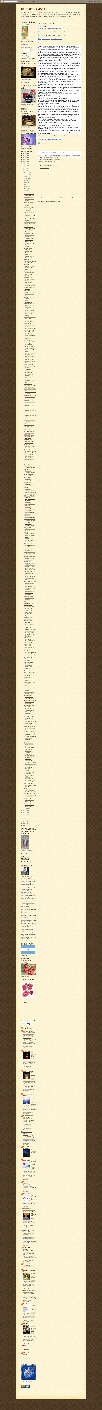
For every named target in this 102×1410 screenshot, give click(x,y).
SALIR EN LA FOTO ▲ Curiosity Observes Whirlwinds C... (29, 256)
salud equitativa (28, 876)
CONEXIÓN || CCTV (29, 603)
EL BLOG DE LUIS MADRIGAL (28, 1116)
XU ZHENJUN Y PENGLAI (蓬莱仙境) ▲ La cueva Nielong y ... (30, 653)
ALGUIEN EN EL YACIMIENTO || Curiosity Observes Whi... (29, 250)
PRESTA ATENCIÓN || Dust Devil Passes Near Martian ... (30, 245)
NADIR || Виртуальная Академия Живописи (29, 475)
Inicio (60, 198)
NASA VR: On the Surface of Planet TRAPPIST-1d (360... (29, 697)
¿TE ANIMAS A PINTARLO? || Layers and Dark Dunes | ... (29, 563)
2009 (24, 823)
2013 (24, 816)
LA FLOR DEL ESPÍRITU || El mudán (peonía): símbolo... (30, 629)
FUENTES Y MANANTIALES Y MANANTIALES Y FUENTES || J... (29, 640)
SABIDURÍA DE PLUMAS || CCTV (29, 623)
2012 (24, 818)
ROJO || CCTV (27, 601)
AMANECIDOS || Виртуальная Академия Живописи (29, 502)
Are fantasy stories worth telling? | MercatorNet (29, 309)
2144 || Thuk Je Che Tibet (30, 328)
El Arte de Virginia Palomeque (27, 1147)
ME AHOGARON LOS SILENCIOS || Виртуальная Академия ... (29, 750)
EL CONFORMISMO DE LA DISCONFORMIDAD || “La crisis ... (30, 391)
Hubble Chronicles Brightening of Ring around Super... (29, 545)
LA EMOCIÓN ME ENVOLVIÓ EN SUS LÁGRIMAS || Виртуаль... (29, 756)
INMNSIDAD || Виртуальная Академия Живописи (29, 479)
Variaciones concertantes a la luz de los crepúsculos (33, 1308)
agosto (25, 180)
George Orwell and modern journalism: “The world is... (29, 456)
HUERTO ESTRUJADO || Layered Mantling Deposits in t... (29, 558)
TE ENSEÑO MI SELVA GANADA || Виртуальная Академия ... (29, 712)
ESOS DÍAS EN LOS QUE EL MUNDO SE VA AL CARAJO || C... (30, 568)
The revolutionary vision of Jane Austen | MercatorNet (29, 593)
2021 (24, 163)
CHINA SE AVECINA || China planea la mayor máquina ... (30, 588)
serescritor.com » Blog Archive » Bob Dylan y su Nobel (29, 208)
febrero (26, 192)
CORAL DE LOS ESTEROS (27, 1248)
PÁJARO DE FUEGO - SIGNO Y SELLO (29, 194)
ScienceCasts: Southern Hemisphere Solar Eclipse (29, 235)
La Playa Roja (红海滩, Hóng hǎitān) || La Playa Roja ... (29, 634)
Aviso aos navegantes (28, 1292)
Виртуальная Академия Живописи (50, 159)
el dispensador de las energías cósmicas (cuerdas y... (29, 199)
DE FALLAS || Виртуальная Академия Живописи (29, 515)
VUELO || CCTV (28, 605)
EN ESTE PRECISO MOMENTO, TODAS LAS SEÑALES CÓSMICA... (29, 229)
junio (25, 184)
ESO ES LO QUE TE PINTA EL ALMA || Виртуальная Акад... (29, 733)
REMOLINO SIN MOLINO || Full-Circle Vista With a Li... (30, 261)
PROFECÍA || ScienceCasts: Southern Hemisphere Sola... (30, 451)
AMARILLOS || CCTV (29, 608)
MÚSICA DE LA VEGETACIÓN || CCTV (28, 613)
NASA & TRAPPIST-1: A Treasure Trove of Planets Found (30, 702)
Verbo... (25, 1345)
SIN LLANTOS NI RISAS (33, 1214)
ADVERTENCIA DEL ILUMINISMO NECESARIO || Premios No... (29, 427)
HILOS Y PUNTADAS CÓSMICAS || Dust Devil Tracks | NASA (29, 790)
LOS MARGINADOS (28, 1031)
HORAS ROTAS (27, 1051)
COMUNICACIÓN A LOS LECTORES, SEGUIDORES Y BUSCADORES (30, 319)
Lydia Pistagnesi (27, 1304)
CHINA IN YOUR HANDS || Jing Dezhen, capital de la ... (29, 646)
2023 (24, 159)
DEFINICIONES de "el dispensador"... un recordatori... (29, 203)
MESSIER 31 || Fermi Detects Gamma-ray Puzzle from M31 (29, 805)
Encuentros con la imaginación (27, 1182)
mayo (25, 186)
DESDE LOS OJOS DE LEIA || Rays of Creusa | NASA (30, 785)
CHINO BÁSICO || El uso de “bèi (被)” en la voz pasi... (30, 683)
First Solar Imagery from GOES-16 (29, 288)
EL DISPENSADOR (33, 9)
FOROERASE (26, 1160)
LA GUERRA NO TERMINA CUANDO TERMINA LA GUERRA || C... (29, 342)
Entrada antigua (76, 198)
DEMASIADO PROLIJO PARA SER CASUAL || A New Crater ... (30, 795)
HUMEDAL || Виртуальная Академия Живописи (29, 466)
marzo (25, 190)
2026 (24, 153)
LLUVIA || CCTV (28, 617)
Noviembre (25, 1135)
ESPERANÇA (33, 1273)
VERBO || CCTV (27, 619)
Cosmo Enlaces (26, 1358)
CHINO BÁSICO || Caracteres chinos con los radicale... (29, 678)
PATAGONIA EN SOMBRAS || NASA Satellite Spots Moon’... (30, 284)
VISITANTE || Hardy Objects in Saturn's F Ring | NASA (29, 436)
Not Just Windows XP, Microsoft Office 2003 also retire (29, 1252)
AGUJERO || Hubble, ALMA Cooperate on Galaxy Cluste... (29, 540)
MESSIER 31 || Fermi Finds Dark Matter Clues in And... (29, 800)
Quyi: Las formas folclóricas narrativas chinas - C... (29, 529)
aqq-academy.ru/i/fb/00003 (73, 155)
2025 (24, 155)
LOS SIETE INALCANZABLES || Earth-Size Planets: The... (29, 534)
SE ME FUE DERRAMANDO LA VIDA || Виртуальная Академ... (29, 768)
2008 (24, 825)
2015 (24, 812)
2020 (24, 165)
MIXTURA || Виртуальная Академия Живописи (29, 507)
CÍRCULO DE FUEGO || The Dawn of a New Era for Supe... (29, 553)
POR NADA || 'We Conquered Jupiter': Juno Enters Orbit (29, 441)
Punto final (25, 1184)
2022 (24, 161)
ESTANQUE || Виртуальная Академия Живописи (29, 471)
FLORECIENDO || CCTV (29, 610)
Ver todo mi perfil (25, 940)
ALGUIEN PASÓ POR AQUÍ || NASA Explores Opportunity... (29, 299)
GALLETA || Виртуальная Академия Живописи (30, 511)
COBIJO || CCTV (28, 621)
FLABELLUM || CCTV (29, 668)
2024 (24, 157)
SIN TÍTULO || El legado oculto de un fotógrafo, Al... (29, 336)
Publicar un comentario (44, 168)
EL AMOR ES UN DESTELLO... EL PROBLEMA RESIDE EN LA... (29, 360)
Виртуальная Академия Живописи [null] (50, 28)
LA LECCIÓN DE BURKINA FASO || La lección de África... (30, 385)
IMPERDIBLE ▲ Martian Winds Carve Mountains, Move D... (30, 213)
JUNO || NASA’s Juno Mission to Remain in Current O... (29, 446)
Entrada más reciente (43, 198)
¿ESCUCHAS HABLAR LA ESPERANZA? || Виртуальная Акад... (29, 728)
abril (25, 188)
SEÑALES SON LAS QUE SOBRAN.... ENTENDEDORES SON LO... (29, 774)
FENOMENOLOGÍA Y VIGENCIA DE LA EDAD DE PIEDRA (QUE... (29, 349)
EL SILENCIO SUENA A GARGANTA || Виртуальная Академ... (30, 739)
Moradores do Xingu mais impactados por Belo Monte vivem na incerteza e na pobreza (29, 1233)
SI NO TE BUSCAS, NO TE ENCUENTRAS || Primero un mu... (29, 578)
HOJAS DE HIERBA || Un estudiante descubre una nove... (30, 583)
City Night (33, 1150)
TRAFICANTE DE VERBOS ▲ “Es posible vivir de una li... (29, 380)
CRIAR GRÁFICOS (33, 1197)
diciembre (26, 172)
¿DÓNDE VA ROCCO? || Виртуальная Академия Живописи (29, 497)
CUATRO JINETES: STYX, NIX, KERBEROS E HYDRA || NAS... (28, 664)
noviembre (26, 174)
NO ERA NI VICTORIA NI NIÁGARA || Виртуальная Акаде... (30, 718)
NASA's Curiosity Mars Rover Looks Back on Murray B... (29, 218)
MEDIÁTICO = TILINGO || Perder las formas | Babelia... (30, 366)
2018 (24, 169)
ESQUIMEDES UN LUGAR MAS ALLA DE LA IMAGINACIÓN (29, 1210)
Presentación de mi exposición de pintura (28, 1266)
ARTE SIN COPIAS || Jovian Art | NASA (29, 432)
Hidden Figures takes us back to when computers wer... (29, 673)
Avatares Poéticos (27, 1264)
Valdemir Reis (26, 1194)
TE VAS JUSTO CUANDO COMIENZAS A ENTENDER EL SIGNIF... (28, 372)
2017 (24, 171)
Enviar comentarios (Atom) (53, 201)
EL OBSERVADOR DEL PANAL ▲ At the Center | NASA (29, 240)
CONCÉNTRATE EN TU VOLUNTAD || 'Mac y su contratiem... (29, 331)
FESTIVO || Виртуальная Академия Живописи (29, 519)
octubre (26, 176)
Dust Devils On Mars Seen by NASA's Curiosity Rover (30, 223)
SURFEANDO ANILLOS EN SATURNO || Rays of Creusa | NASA (30, 780)
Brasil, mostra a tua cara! (29, 1290)
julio (25, 182)
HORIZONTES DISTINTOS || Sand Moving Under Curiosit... (29, 273)
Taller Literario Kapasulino (27, 1324)
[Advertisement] (53, 182)
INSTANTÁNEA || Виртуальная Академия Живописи (29, 484)
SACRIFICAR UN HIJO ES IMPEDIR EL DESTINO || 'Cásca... (29, 354)
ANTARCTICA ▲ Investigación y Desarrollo (28, 658)
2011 (24, 820)
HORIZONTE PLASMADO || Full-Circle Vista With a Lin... (29, 267)
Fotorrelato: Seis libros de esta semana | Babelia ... (30, 397)
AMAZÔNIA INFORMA (29, 1230)
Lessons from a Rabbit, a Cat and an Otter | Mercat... (29, 313)
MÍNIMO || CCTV (28, 626)
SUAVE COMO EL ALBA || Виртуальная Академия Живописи (30, 723)
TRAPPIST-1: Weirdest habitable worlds (29, 692)
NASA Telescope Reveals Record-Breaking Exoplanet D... (29, 707)
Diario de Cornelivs (28, 1071)
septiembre (26, 178)
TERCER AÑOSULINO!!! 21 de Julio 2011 (33, 1329)
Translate (33, 58)
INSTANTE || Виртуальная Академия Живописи (29, 489)
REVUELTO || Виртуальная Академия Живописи (29, 524)
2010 (24, 821)
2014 (24, 814)
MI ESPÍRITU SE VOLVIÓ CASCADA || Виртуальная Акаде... (30, 762)
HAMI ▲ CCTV (27, 670)
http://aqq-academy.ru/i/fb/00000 (49, 157)
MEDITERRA (26, 1349)
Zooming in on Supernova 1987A (29, 549)
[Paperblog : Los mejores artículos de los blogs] (26, 1024)
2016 (24, 810)
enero (25, 808)
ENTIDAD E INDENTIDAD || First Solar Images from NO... (29, 293)
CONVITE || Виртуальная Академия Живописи (30, 493)
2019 (24, 167)
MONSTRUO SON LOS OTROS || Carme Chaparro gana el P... (29, 573)
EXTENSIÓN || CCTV (29, 606)
